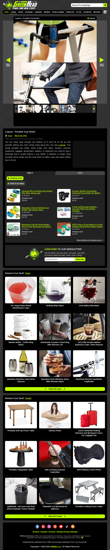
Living (13, 12)
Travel (28, 398)
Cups (10, 136)
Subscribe (80, 259)
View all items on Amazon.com (89, 240)
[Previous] (16, 109)
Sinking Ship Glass (55, 305)
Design (47, 12)
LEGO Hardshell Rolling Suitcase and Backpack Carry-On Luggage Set (89, 433)
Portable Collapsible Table (21, 470)
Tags (80, 173)
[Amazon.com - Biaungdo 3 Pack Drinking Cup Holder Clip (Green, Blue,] (13, 212)
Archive (36, 532)
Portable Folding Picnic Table (89, 506)
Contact (44, 532)
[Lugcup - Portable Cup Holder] (22, 109)
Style (78, 12)
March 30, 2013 (21, 136)
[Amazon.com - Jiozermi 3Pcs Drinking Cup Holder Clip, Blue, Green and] (13, 195)
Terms (64, 262)
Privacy (69, 262)
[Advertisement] (55, 120)
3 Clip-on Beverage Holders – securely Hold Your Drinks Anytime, (85, 209)
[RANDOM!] (105, 12)
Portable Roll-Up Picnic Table (21, 431)
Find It (92, 18)
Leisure (38, 12)
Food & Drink (58, 12)
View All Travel (55, 516)
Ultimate (87, 12)
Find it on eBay (16, 183)
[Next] (94, 109)
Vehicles (70, 12)
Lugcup (62, 145)
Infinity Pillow (55, 431)
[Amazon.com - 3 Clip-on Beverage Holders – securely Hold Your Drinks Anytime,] (64, 212)
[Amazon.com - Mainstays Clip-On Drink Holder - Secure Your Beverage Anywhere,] (13, 229)
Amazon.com (15, 178)
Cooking (29, 12)
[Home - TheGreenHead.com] (20, 5)
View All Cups (55, 389)
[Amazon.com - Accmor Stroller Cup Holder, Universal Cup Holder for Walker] (64, 195)
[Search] (105, 5)
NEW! (6, 12)
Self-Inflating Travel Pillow (89, 470)
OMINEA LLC (55, 547)
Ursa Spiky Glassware (89, 305)
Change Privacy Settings (67, 532)
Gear (20, 12)
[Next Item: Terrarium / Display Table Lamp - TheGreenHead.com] (102, 62)
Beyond (96, 12)
